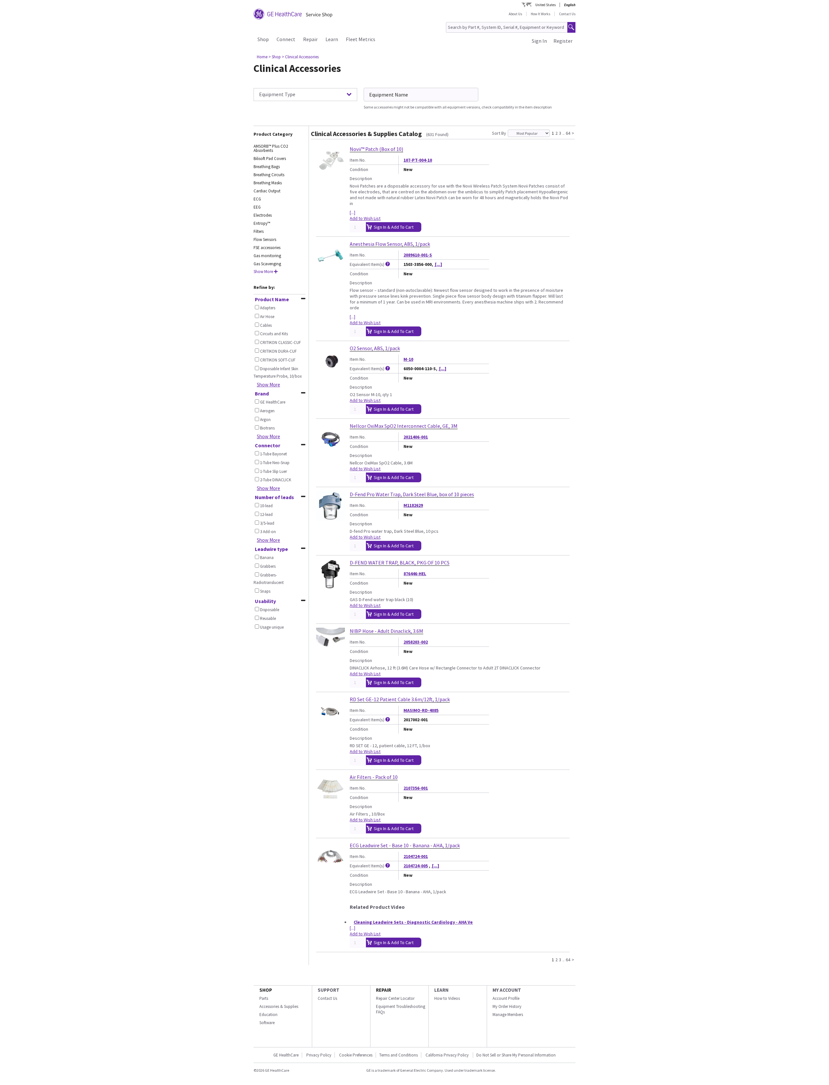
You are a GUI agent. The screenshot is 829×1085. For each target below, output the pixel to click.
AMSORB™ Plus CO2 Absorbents (271, 148)
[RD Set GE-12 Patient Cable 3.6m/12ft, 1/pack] (330, 723)
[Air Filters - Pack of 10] (330, 801)
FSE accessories (267, 247)
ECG (257, 199)
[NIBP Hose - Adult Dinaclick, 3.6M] (330, 654)
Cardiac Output (267, 190)
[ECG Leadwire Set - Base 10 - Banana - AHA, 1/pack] (330, 869)
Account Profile (506, 998)
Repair (310, 39)
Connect (286, 39)
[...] (352, 212)
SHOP (265, 990)
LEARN (441, 990)
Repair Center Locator (395, 998)
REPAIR (383, 990)
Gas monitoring (267, 255)
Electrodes (263, 215)
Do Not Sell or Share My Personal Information (516, 1055)
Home (262, 57)
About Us (515, 14)
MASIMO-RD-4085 (420, 710)
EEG (257, 207)
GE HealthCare (286, 1055)
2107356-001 (415, 788)
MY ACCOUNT (507, 990)
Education (268, 1014)
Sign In (539, 41)
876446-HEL (414, 574)
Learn (331, 39)
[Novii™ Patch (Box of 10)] (330, 173)
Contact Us (567, 14)
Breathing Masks (268, 182)
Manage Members (508, 1014)
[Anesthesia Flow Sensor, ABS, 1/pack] (330, 267)
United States (545, 5)
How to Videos (447, 998)
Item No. (358, 160)
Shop (263, 39)
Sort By (499, 133)
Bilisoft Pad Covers (270, 158)
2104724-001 (415, 856)
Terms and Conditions (398, 1055)
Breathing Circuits (269, 174)
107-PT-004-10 (417, 160)
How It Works (540, 14)
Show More (268, 385)
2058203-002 (415, 642)
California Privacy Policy (448, 1055)
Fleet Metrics (360, 39)
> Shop (274, 57)
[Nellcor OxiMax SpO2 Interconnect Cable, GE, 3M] (330, 449)
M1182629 (413, 505)
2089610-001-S (417, 255)
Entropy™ (262, 223)
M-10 (408, 359)
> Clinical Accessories (300, 57)
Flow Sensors (265, 239)
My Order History (507, 1006)
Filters (259, 231)
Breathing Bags (267, 166)
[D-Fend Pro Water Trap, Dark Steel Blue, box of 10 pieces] (330, 518)
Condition (359, 169)
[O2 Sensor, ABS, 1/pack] (330, 372)
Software (267, 1022)
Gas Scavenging (267, 263)
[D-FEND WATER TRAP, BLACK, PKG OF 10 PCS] (330, 586)
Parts (263, 998)
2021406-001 (415, 437)
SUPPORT (328, 990)
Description (361, 178)
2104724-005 (415, 866)
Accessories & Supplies (278, 1006)
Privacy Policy (318, 1055)
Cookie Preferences (355, 1055)
